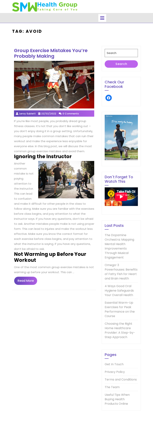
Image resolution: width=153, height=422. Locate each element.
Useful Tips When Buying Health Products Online (117, 399)
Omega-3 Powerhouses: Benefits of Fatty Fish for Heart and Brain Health (121, 272)
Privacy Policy (115, 372)
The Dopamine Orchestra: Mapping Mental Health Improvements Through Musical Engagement (119, 246)
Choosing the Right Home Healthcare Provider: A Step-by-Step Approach (120, 330)
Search (121, 64)
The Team (112, 387)
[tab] (102, 18)
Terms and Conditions (121, 379)
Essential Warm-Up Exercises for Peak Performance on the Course (120, 309)
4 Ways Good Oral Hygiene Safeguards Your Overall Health (119, 290)
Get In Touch (114, 364)
